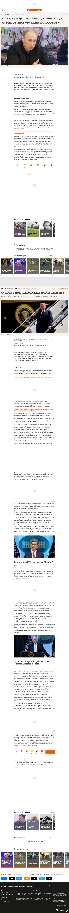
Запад (36, 762)
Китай (44, 762)
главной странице (47, 249)
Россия (26, 174)
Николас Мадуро (37, 760)
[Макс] (16, 77)
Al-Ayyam (3, 288)
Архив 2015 (31, 174)
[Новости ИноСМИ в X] (49, 878)
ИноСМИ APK (30, 886)
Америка (31, 760)
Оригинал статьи (64, 14)
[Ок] (44, 77)
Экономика (21, 874)
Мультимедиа (46, 874)
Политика (17, 174)
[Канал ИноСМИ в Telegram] (42, 878)
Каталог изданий (5, 885)
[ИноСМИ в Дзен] (12, 878)
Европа (27, 764)
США (51, 760)
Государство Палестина (13, 288)
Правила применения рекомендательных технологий (13, 886)
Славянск (32, 762)
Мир (48, 760)
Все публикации (60, 874)
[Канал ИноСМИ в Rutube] (34, 878)
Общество (22, 174)
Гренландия (32, 764)
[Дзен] (22, 77)
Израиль (27, 760)
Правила (52, 245)
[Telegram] (38, 77)
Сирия (46, 764)
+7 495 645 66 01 (5, 901)
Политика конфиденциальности (47, 885)
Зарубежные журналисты (17, 885)
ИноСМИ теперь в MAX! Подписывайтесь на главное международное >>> (34, 377)
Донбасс (40, 762)
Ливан (42, 764)
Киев (52, 762)
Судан (16, 764)
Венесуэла (38, 764)
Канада (20, 762)
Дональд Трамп (18, 760)
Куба (24, 762)
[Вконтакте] (29, 77)
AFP (2, 14)
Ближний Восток (21, 764)
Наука (26, 874)
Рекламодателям (34, 885)
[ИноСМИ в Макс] (4, 878)
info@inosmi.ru (4, 897)
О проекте (26, 885)
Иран (23, 760)
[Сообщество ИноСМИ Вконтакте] (19, 878)
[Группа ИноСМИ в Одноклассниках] (27, 878)
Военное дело (32, 874)
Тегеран (27, 762)
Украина (48, 762)
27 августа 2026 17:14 (26, 288)
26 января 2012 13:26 (15, 14)
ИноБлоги (52, 874)
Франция (6, 14)
